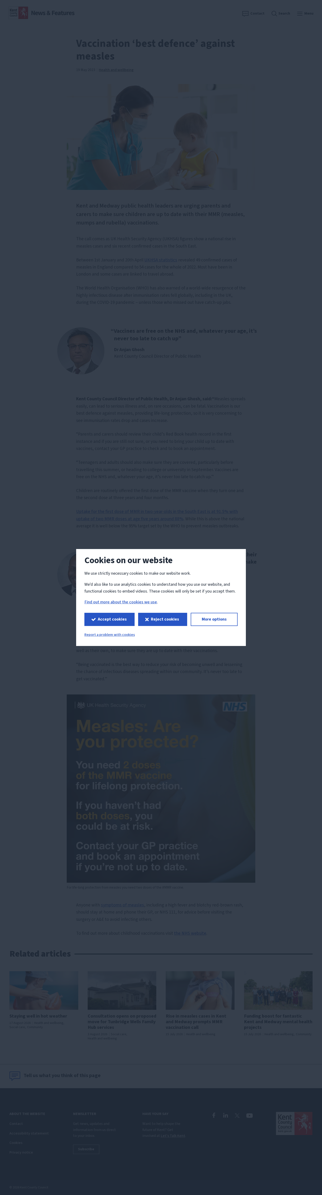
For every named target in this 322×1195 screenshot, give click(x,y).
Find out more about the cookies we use (120, 602)
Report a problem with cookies (109, 634)
